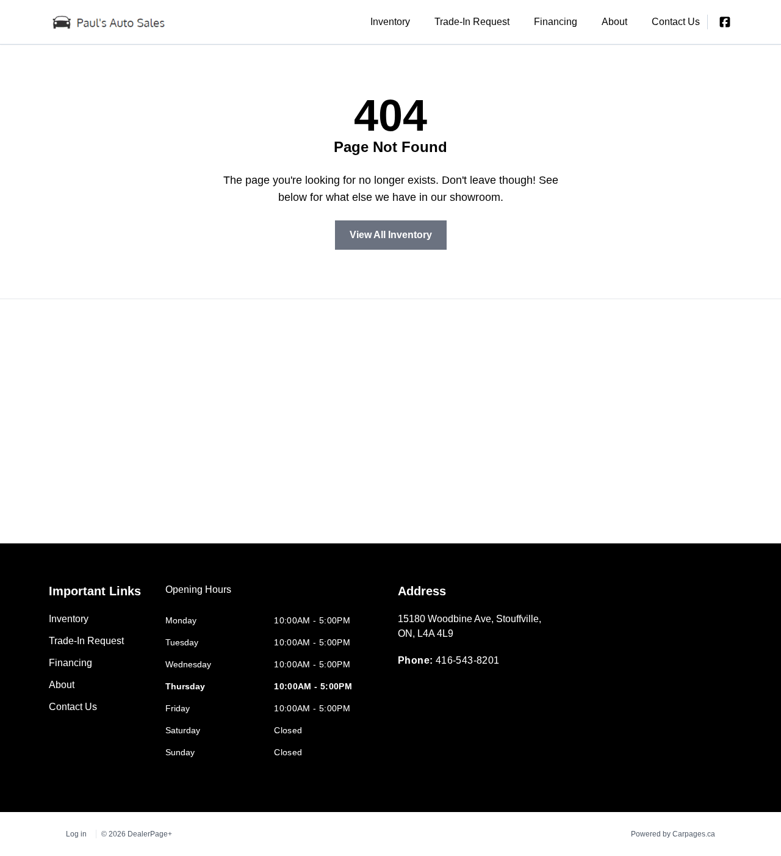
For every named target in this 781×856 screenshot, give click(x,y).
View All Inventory (391, 235)
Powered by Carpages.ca (673, 834)
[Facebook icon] (725, 22)
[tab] (198, 595)
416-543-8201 (468, 660)
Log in (76, 834)
